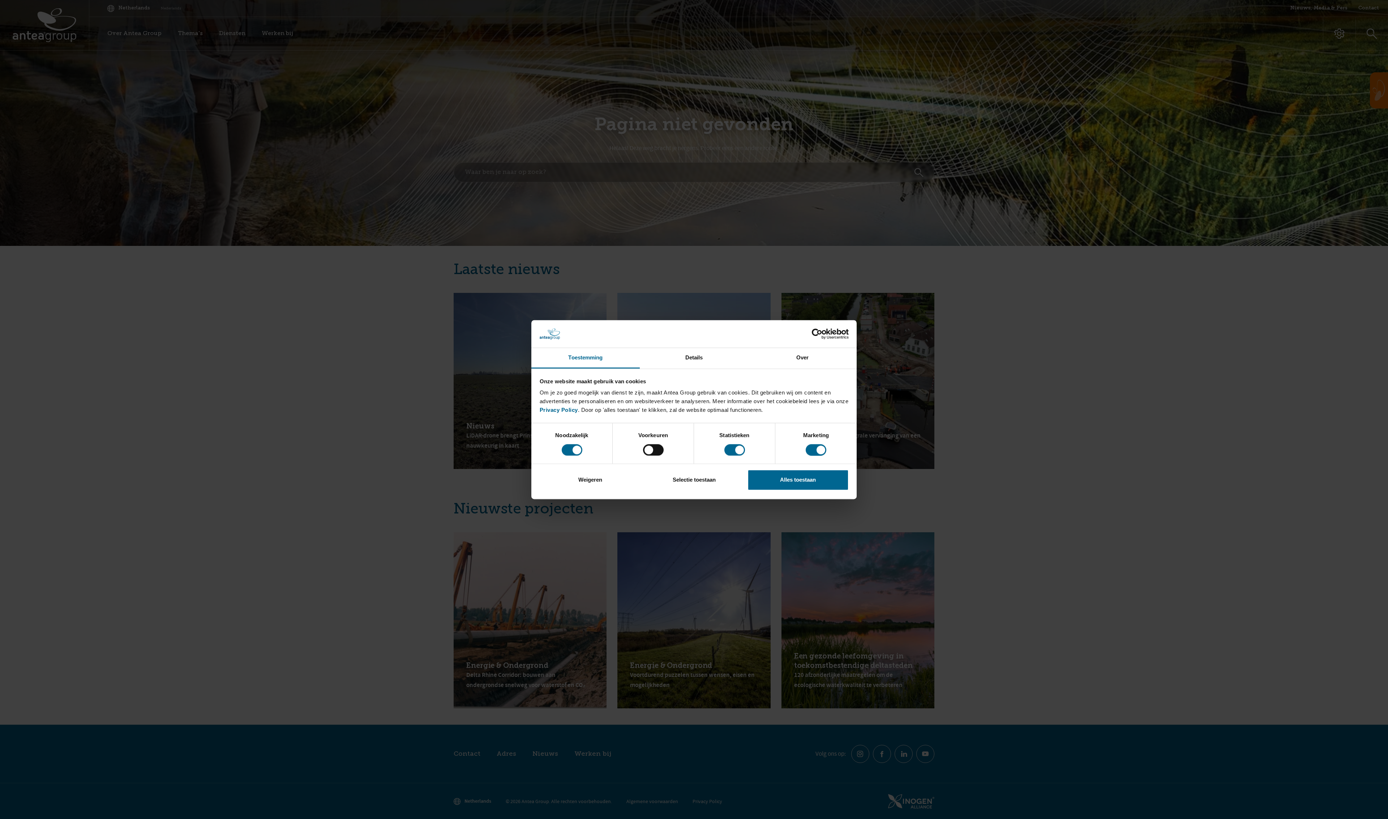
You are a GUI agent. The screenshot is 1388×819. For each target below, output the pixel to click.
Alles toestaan (798, 480)
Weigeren (590, 480)
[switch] (653, 450)
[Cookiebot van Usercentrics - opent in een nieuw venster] (817, 333)
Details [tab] (694, 358)
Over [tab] (802, 358)
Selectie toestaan (694, 480)
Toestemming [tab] (585, 358)
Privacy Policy (559, 410)
